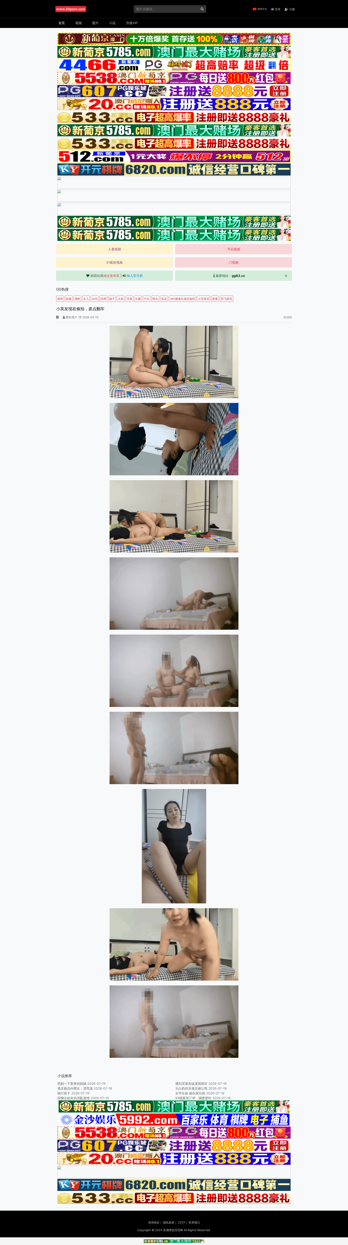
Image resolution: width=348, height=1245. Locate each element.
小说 (112, 23)
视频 (78, 23)
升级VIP (132, 23)
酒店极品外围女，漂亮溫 (75, 1088)
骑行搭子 (63, 1093)
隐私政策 (168, 1222)
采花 (164, 298)
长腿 (138, 298)
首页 (61, 23)
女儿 (86, 298)
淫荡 (129, 298)
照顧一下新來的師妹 (71, 1084)
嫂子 (112, 298)
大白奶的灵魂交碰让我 (191, 1088)
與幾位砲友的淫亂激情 (73, 1098)
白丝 (94, 298)
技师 (103, 298)
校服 (68, 298)
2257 (181, 1222)
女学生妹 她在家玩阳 (190, 1093)
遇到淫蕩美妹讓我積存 (191, 1084)
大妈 (120, 298)
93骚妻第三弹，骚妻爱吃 (193, 1098)
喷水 (155, 298)
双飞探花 (226, 298)
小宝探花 (203, 298)
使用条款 (154, 1222)
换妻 (215, 298)
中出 (146, 298)
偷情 (60, 298)
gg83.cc (238, 276)
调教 (77, 298)
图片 (95, 23)
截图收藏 (104, 276)
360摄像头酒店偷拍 (182, 298)
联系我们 (194, 1222)
